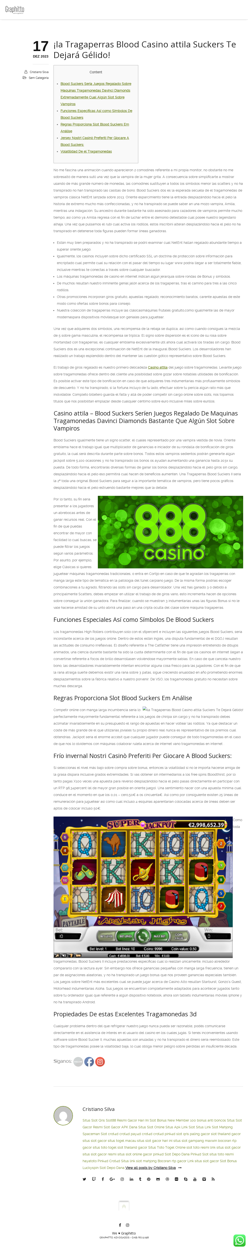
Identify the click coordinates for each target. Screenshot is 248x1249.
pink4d (170, 1134)
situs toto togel (104, 1147)
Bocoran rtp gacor (172, 1161)
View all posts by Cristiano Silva (150, 1168)
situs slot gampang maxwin (195, 1141)
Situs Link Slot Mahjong (214, 1127)
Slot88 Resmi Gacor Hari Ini (127, 1120)
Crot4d (114, 1161)
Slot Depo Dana (177, 1154)
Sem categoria (39, 78)
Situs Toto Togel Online (167, 1147)
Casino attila (158, 367)
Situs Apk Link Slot (180, 1127)
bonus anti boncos (211, 1120)
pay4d (136, 1134)
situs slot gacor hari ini (154, 1141)
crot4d (113, 1134)
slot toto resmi (197, 1147)
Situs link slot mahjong (139, 1161)
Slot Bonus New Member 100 (173, 1120)
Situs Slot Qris (94, 1120)
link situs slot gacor (225, 1147)
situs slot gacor (95, 1141)
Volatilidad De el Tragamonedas (86, 151)
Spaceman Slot (95, 1134)
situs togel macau (122, 1141)
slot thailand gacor (226, 1134)
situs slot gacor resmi (99, 1154)
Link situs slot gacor (203, 1161)
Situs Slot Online (151, 1127)
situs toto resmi (221, 1154)
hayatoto (90, 1161)
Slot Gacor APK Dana (120, 1127)
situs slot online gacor (134, 1154)
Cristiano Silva (39, 72)
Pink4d (103, 1161)
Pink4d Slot (200, 1154)
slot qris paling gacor (193, 1134)
